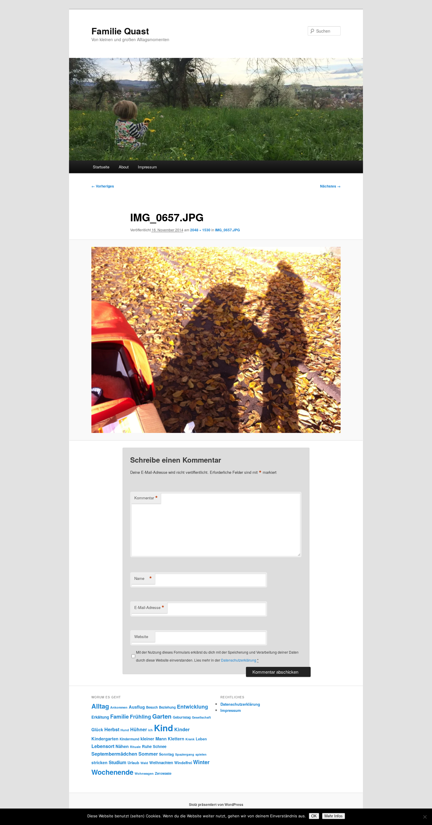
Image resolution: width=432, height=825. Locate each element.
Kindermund (129, 739)
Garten (162, 716)
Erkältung (100, 717)
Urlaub (133, 762)
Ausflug (137, 707)
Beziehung (167, 707)
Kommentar (146, 498)
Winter (201, 762)
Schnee (159, 746)
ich (150, 730)
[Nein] (425, 817)
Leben (201, 739)
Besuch (152, 707)
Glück (97, 729)
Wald (144, 763)
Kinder (182, 729)
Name (143, 578)
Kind (163, 728)
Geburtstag (182, 717)
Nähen (122, 746)
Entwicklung (192, 706)
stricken (99, 762)
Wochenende (112, 772)
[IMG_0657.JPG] (216, 340)
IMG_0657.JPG (227, 229)
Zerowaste (163, 773)
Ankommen (119, 707)
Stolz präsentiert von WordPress (216, 804)
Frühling (140, 716)
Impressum (147, 167)
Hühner (138, 729)
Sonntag (166, 754)
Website (141, 636)
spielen (201, 754)
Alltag (100, 706)
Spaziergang (184, 754)
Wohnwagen (144, 773)
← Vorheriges (102, 186)
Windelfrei (183, 762)
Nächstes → (330, 186)
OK (314, 816)
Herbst (111, 729)
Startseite (101, 167)
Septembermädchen (114, 753)
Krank (190, 739)
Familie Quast (120, 30)
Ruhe (147, 746)
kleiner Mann (153, 739)
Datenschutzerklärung (238, 659)
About (124, 167)
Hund (124, 730)
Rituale (135, 746)
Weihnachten (161, 762)
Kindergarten (104, 739)
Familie (119, 716)
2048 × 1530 (200, 229)
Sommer (148, 753)
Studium (117, 762)
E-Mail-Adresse (149, 607)
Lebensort (102, 746)
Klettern (176, 739)
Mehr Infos (333, 816)
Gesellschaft (201, 717)
